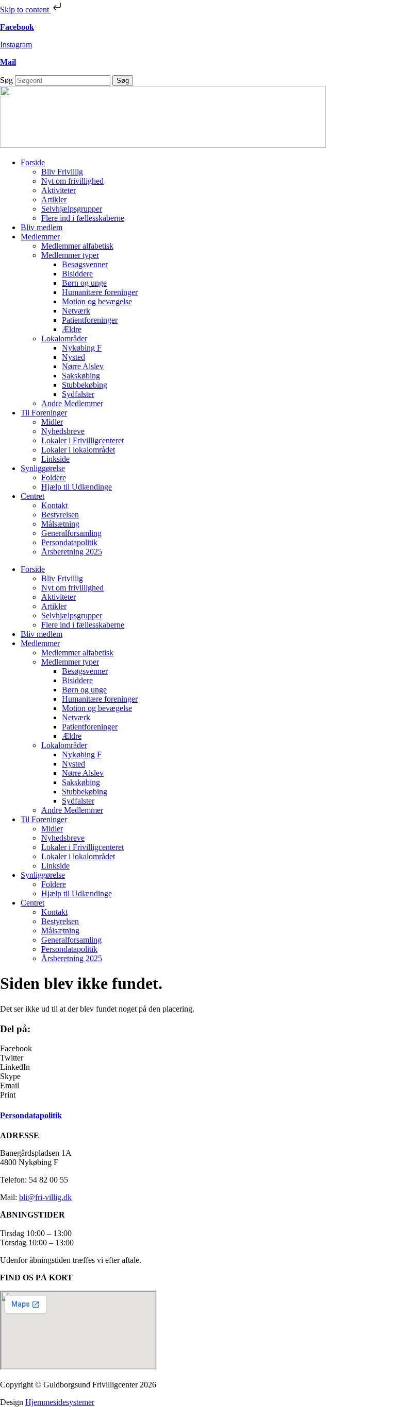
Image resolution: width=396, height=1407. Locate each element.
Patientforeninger (90, 320)
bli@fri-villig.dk (45, 1197)
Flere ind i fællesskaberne (82, 218)
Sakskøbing (81, 375)
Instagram (16, 44)
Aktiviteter (58, 190)
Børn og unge (84, 283)
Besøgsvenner (85, 264)
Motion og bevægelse (97, 301)
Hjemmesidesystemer (59, 1402)
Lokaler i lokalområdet (78, 449)
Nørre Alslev (83, 366)
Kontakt (54, 505)
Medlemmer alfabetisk (77, 245)
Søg (6, 80)
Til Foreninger (44, 412)
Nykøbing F (82, 347)
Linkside (55, 459)
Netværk (76, 310)
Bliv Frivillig (62, 171)
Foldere (53, 477)
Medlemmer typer (70, 255)
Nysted (73, 357)
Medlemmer (40, 236)
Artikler (54, 199)
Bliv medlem (41, 227)
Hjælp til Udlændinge (76, 486)
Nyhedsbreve (63, 431)
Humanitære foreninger (100, 292)
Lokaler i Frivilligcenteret (82, 440)
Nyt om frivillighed (72, 181)
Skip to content (25, 9)
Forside (33, 162)
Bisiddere (77, 273)
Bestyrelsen (60, 514)
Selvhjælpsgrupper (71, 208)
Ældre (71, 329)
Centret (32, 496)
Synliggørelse (43, 468)
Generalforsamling (71, 533)
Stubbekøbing (84, 384)
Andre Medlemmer (72, 403)
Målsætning (60, 523)
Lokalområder (64, 338)
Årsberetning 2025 (71, 551)
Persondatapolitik (69, 542)
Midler (52, 422)
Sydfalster (78, 394)
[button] (198, 1048)
